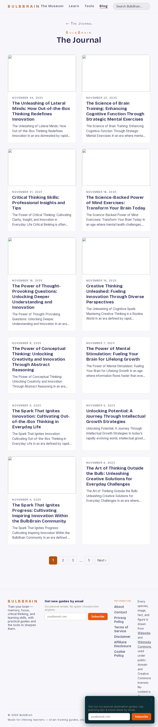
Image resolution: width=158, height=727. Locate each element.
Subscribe (97, 616)
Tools (89, 6)
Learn (74, 6)
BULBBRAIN (24, 6)
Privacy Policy (120, 620)
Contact (120, 612)
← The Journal (79, 23)
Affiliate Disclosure (122, 644)
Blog (104, 6)
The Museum (52, 6)
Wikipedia (144, 633)
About (119, 607)
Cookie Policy (119, 653)
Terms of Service (121, 629)
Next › (101, 560)
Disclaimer (122, 637)
